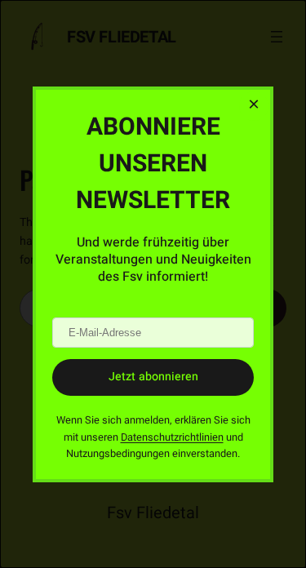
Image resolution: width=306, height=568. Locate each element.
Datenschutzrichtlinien (172, 436)
